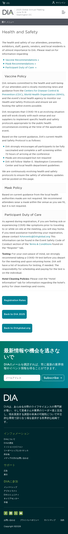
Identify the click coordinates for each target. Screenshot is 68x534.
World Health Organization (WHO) (44, 94)
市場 (6, 502)
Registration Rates (15, 300)
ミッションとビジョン (13, 447)
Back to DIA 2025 (14, 314)
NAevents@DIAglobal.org (35, 236)
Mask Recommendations (19, 63)
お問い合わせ (9, 520)
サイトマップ (50, 520)
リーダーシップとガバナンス (16, 450)
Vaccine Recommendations (21, 60)
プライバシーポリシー (29, 520)
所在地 (6, 454)
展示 (6, 474)
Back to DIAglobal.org (17, 328)
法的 (62, 520)
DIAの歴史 (8, 443)
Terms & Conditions (40, 244)
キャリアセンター (11, 498)
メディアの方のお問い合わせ (16, 458)
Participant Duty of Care (19, 67)
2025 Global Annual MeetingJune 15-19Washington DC (30, 12)
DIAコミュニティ (11, 494)
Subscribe (51, 377)
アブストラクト (10, 491)
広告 (6, 470)
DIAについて (9, 439)
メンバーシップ (10, 487)
